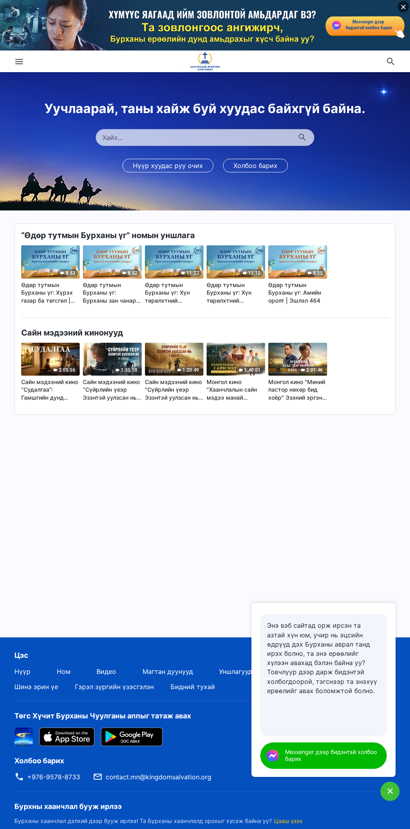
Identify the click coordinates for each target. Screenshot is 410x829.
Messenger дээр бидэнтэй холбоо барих (331, 755)
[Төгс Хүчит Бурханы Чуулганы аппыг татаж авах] (23, 736)
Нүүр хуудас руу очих (168, 166)
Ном (63, 671)
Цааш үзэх (288, 820)
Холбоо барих (255, 166)
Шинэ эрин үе (36, 687)
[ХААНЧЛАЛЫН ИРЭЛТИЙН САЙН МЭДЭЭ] (205, 61)
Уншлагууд (235, 671)
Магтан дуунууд (168, 671)
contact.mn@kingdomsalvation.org (158, 777)
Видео (106, 671)
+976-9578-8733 (53, 777)
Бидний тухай (193, 687)
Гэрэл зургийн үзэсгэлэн (114, 687)
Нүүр (22, 671)
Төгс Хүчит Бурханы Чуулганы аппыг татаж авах (102, 716)
